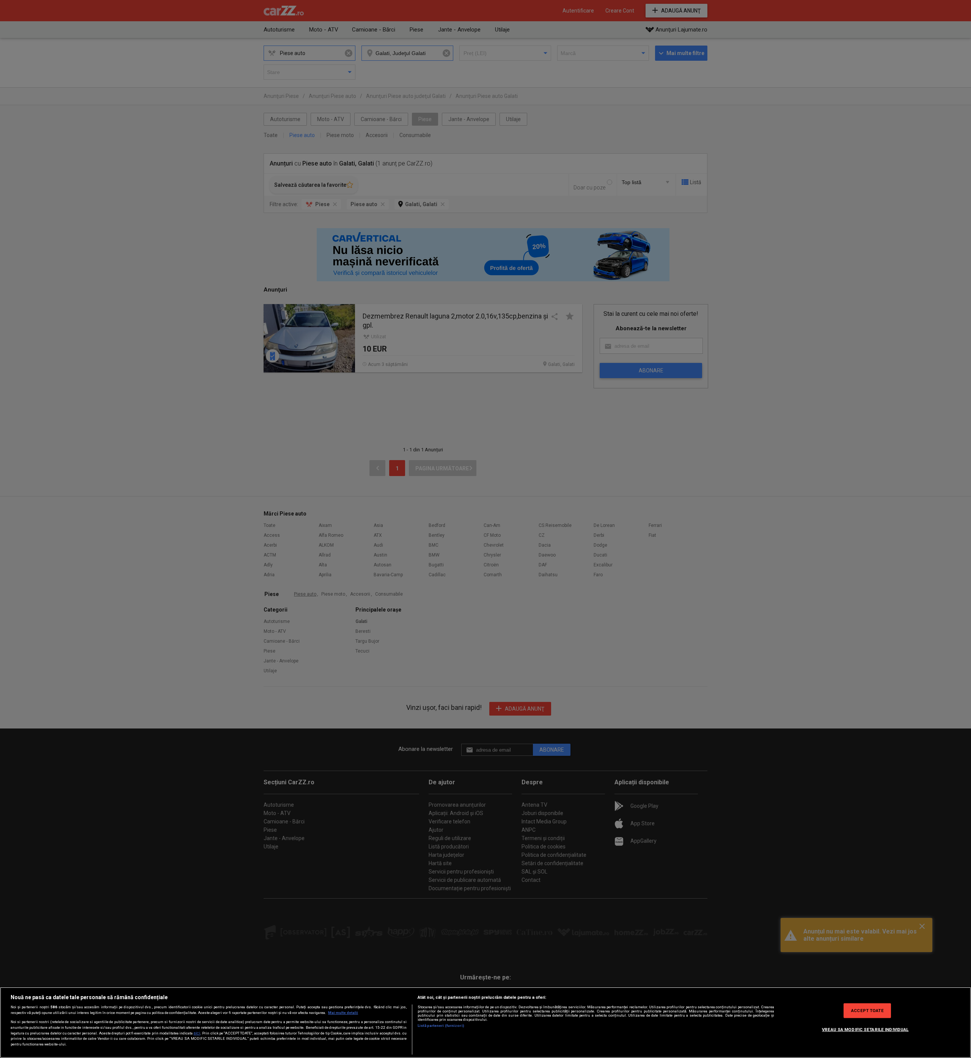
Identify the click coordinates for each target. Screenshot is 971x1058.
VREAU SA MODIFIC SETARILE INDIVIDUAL (865, 1029)
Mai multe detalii (343, 1013)
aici (196, 1033)
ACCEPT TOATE (867, 1010)
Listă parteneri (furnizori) (441, 1025)
